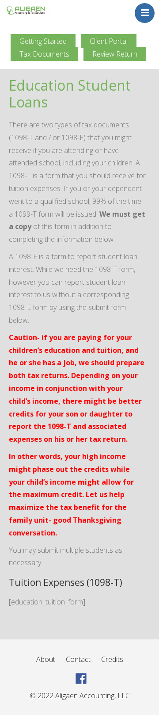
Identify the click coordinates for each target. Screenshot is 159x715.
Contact (78, 659)
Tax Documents (44, 54)
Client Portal (109, 41)
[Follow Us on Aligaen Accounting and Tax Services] (81, 678)
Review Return (114, 54)
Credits (112, 659)
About (45, 659)
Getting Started (43, 41)
